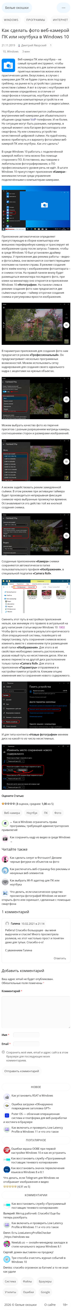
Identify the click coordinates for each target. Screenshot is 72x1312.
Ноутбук (32, 813)
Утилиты (10, 1292)
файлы (27, 1281)
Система (10, 1281)
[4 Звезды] (11, 803)
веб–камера (12, 813)
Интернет (60, 20)
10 (4, 51)
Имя (5, 1035)
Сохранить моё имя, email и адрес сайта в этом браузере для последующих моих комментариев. (37, 1056)
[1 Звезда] (3, 803)
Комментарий (12, 991)
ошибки (28, 1292)
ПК (46, 813)
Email (6, 1044)
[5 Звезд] (13, 803)
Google (45, 1292)
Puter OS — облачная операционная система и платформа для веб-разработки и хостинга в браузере (35, 1118)
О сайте (50, 1305)
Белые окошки (17, 7)
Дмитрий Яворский (33, 45)
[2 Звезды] (5, 803)
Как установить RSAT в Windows (32, 1095)
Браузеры (45, 1281)
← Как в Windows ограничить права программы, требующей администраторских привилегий (35, 826)
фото (57, 813)
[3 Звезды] (8, 803)
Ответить (60, 958)
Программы (35, 20)
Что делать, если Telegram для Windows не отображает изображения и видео (31, 1180)
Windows (11, 20)
